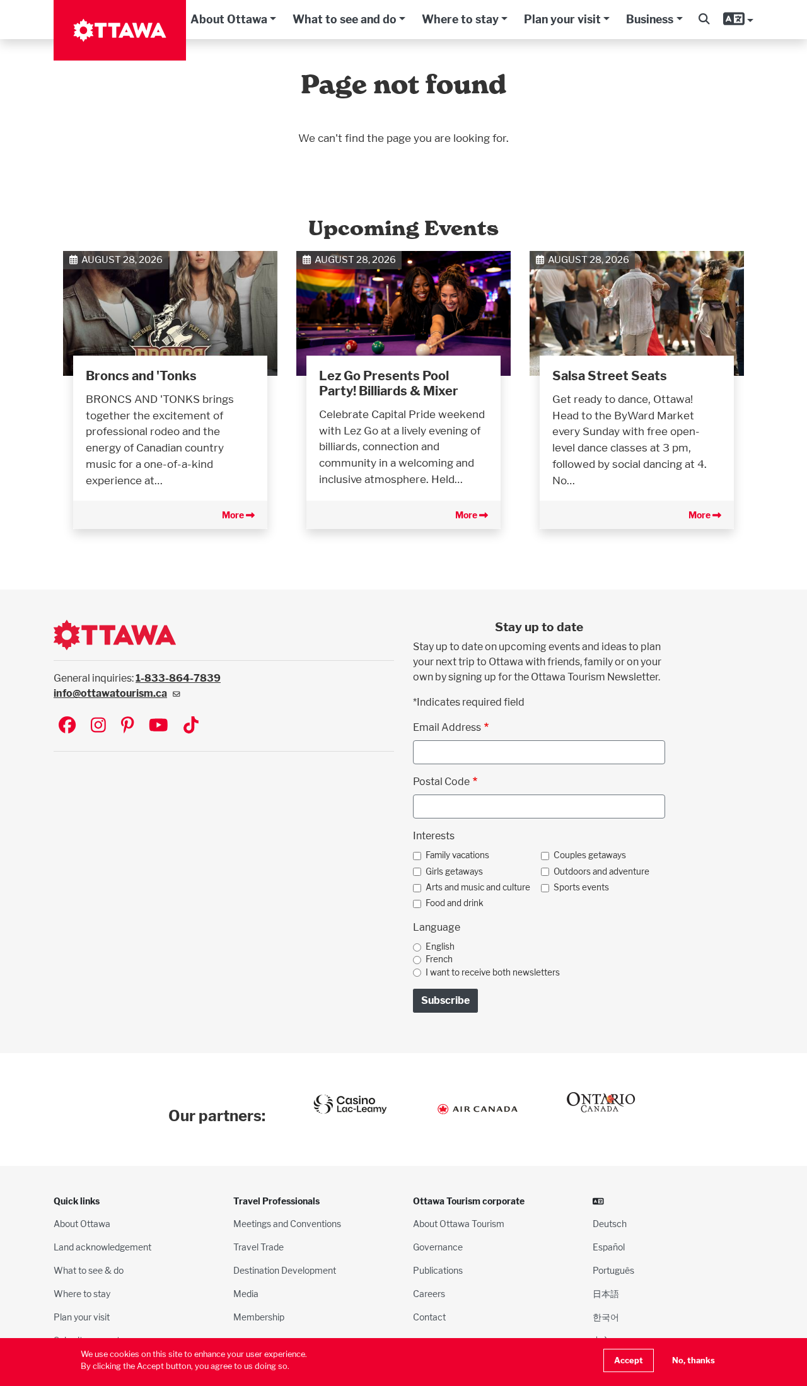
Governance (438, 1247)
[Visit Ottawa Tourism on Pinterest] (127, 726)
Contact (429, 1317)
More (234, 515)
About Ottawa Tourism (458, 1223)
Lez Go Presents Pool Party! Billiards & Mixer (388, 383)
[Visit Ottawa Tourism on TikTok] (191, 726)
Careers (429, 1293)
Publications (438, 1270)
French (439, 959)
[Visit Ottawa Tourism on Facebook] (67, 726)
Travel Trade (258, 1247)
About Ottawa (228, 19)
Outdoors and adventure (601, 871)
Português (613, 1270)
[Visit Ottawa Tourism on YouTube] (158, 726)
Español (609, 1247)
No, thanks (693, 1360)
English (440, 946)
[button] (703, 19)
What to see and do (345, 19)
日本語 (606, 1293)
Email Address (447, 727)
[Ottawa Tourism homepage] (120, 30)
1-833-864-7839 (178, 678)
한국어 (606, 1317)
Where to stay (460, 19)
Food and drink (455, 903)
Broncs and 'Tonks (141, 375)
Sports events (581, 887)
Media (245, 1293)
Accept (628, 1360)
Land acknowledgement (102, 1247)
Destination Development (284, 1270)
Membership (258, 1317)
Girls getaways (454, 871)
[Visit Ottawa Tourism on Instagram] (98, 726)
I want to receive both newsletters (493, 972)
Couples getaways (590, 855)
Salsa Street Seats (609, 375)
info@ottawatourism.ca (110, 693)
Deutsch (610, 1223)
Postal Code (441, 782)
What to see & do (89, 1270)
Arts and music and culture (478, 887)
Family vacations (457, 855)
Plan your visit (562, 19)
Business (649, 19)
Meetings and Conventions (287, 1223)
